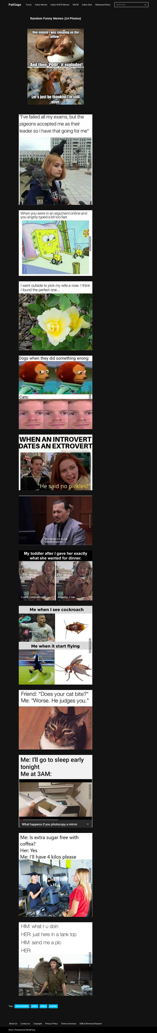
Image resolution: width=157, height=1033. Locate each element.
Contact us (25, 1024)
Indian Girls (87, 5)
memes (43, 1006)
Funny (29, 5)
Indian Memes (41, 5)
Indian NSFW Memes (60, 5)
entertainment (22, 1006)
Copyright (37, 1024)
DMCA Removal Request (91, 1024)
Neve (11, 1030)
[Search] (145, 4)
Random (53, 1006)
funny (34, 1006)
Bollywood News (102, 5)
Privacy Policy (51, 1024)
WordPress (30, 1030)
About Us (13, 1024)
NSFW (76, 5)
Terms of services (68, 1024)
